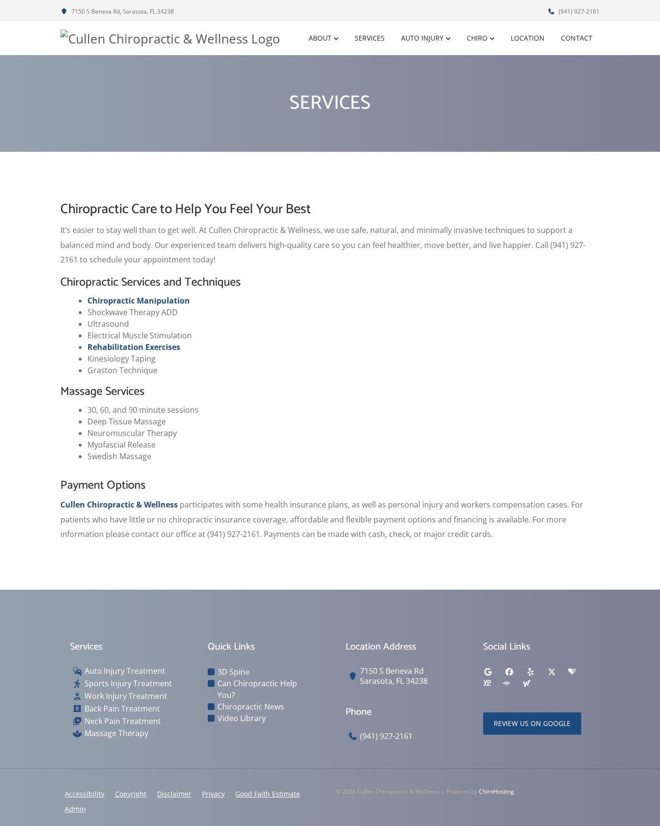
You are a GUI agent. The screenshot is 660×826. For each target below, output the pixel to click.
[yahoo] (526, 683)
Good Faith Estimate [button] (267, 793)
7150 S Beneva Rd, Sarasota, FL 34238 (122, 11)
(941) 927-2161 (578, 11)
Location (528, 38)
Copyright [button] (130, 793)
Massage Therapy (116, 733)
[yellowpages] (487, 683)
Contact (576, 38)
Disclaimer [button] (174, 793)
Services (370, 38)
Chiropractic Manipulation (138, 300)
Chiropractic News (250, 706)
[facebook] (509, 672)
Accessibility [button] (84, 793)
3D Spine (233, 672)
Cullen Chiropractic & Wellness (119, 504)
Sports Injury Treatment (128, 684)
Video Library (241, 718)
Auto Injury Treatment (125, 671)
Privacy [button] (213, 793)
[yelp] (530, 672)
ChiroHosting (496, 791)
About (320, 38)
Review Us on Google (532, 723)
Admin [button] (75, 808)
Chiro (477, 38)
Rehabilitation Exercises (133, 347)
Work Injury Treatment (126, 696)
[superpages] (506, 683)
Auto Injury (422, 38)
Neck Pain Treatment (123, 721)
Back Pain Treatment (122, 709)
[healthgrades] (572, 672)
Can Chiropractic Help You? (257, 689)
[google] (488, 672)
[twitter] (552, 672)
